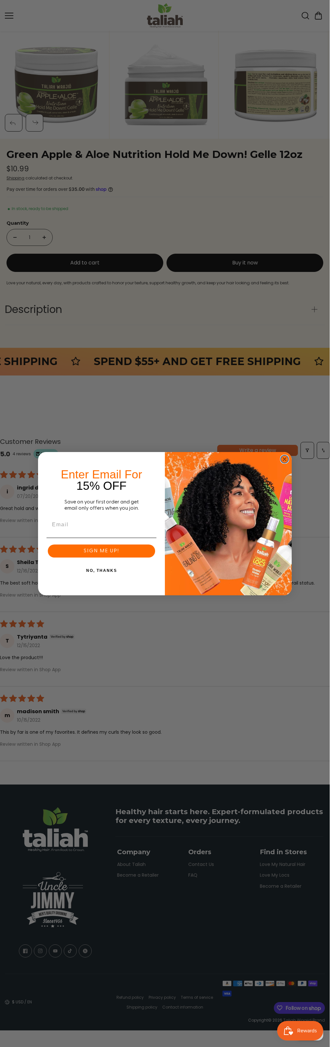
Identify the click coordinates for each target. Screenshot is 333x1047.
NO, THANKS (101, 570)
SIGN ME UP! (101, 551)
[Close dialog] (284, 459)
